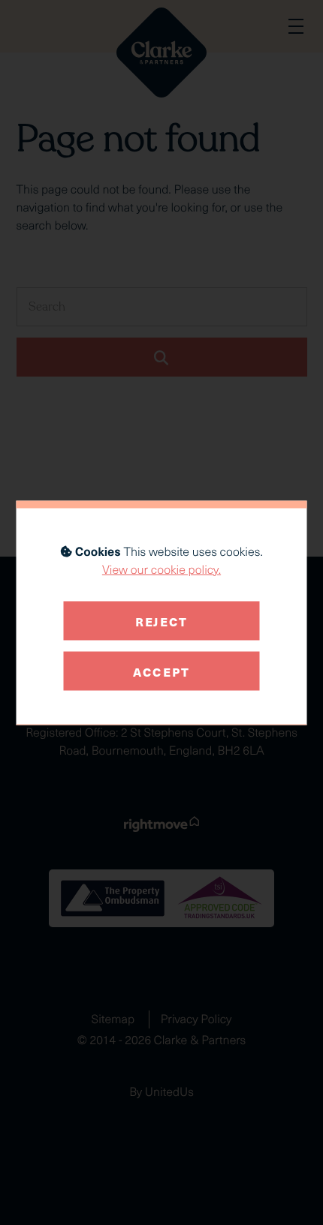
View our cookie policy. (161, 569)
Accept (161, 670)
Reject (161, 620)
